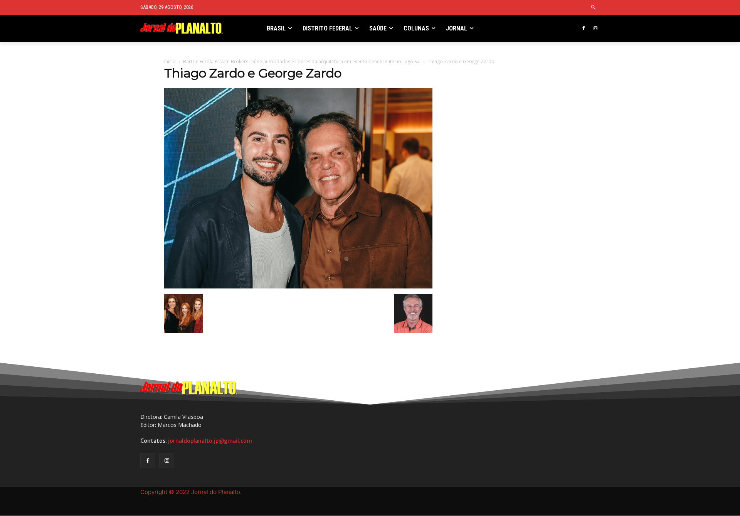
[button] (594, 7)
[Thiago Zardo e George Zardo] (298, 286)
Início (170, 61)
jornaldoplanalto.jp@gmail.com (210, 440)
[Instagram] (595, 28)
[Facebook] (583, 28)
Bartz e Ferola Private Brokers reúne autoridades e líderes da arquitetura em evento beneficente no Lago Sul (301, 61)
